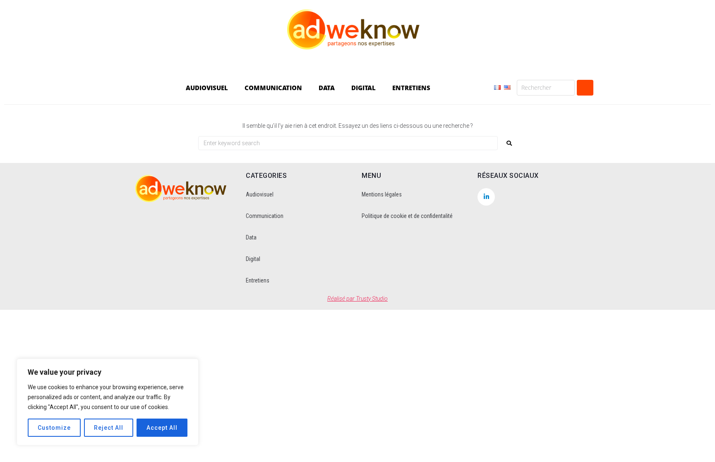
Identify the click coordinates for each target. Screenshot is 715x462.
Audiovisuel (260, 194)
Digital (253, 259)
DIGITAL (363, 88)
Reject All (108, 427)
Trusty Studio (372, 298)
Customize (54, 427)
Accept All (162, 427)
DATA (327, 88)
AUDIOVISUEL (207, 88)
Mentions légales (382, 194)
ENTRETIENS (411, 88)
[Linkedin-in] (486, 197)
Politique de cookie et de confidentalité (407, 216)
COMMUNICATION (273, 88)
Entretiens (257, 280)
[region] (108, 402)
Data (251, 237)
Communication (264, 216)
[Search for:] (348, 143)
